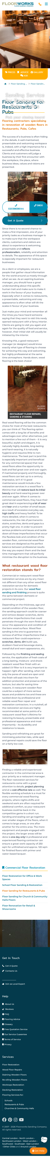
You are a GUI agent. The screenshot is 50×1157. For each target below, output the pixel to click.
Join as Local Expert (15, 984)
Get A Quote (11, 966)
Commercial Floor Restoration (24, 867)
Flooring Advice (12, 1019)
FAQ (6, 1014)
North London (26, 1138)
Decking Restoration (12, 1090)
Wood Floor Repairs (12, 1069)
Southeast (20, 1144)
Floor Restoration (10, 1064)
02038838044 (16, 208)
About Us (9, 1004)
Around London (28, 1146)
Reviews (9, 1009)
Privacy (8, 1044)
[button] (46, 4)
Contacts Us (11, 971)
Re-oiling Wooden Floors (14, 1080)
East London (33, 1144)
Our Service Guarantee (15, 1034)
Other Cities (9, 1146)
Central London (10, 1138)
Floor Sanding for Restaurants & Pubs (23, 890)
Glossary (8, 1024)
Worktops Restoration (13, 1085)
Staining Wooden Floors (14, 1074)
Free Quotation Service (16, 1029)
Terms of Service (12, 1039)
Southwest (7, 1144)
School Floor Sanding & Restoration (22, 885)
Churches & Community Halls (19, 1108)
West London (29, 1141)
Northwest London (11, 1141)
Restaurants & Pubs (14, 1104)
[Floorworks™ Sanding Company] (18, 4)
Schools (8, 1100)
